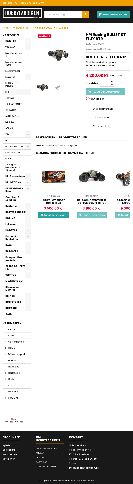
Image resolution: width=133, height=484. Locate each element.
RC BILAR (10, 41)
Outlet (9, 314)
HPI (7, 92)
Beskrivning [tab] (45, 137)
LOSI (7, 140)
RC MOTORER (13, 302)
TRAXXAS (10, 47)
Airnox (11, 329)
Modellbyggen (14, 281)
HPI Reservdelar (15, 176)
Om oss (40, 457)
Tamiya (9, 98)
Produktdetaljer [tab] (73, 137)
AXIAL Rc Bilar (12, 116)
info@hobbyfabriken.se (84, 467)
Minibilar (10, 122)
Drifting (9, 158)
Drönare (10, 295)
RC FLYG (10, 218)
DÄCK (8, 245)
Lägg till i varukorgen (104, 92)
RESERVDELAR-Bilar (14, 190)
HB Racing (13, 366)
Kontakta (7, 2)
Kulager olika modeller (13, 259)
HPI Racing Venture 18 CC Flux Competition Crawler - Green (92, 202)
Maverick (10, 77)
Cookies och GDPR (46, 466)
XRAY (8, 134)
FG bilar (12, 348)
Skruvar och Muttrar (12, 288)
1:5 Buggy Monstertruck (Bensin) (12, 167)
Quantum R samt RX (12, 199)
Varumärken (10, 454)
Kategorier (11, 35)
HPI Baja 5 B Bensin (11, 84)
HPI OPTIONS (13, 182)
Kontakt (76, 437)
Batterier (11, 206)
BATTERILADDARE (15, 212)
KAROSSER (11, 251)
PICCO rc (13, 397)
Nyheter (7, 445)
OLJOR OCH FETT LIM (15, 267)
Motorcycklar (12, 71)
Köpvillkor (41, 462)
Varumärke (93, 49)
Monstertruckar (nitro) (14, 63)
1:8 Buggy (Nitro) (14, 104)
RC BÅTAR (11, 230)
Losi (10, 385)
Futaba (12, 360)
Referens (91, 44)
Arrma (11, 335)
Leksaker (11, 224)
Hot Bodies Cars (14, 146)
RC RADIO (11, 308)
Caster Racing (13, 152)
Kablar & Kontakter (11, 238)
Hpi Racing (14, 373)
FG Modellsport (16, 354)
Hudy (11, 379)
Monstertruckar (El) (14, 55)
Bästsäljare (9, 449)
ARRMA (9, 128)
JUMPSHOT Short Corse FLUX (53, 201)
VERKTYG (10, 275)
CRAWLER (10, 110)
